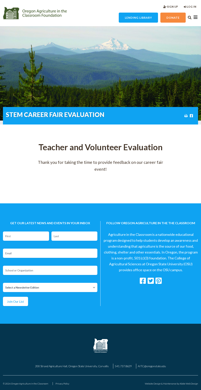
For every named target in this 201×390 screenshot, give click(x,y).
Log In (191, 6)
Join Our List (15, 301)
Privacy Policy (62, 383)
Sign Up (172, 6)
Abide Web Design (189, 383)
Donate (173, 17)
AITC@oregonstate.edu (152, 366)
